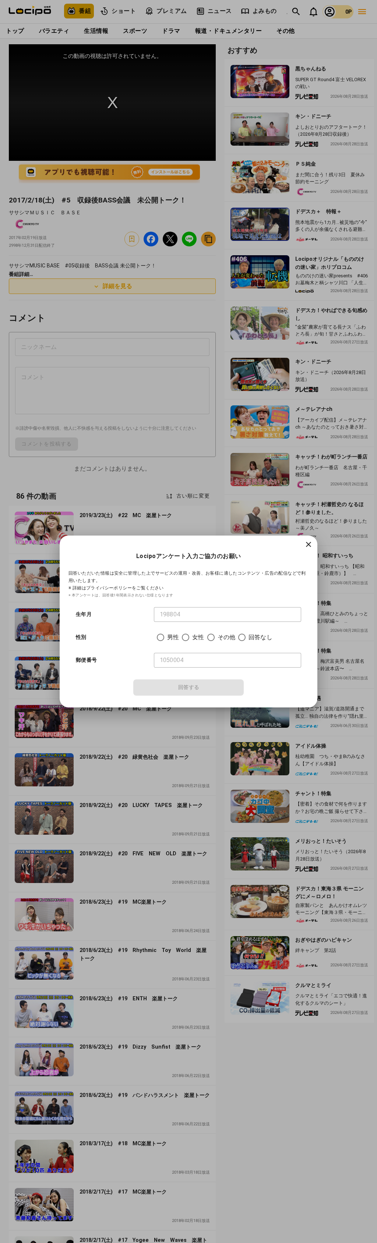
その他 (226, 637)
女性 (198, 637)
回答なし (260, 637)
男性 (173, 637)
